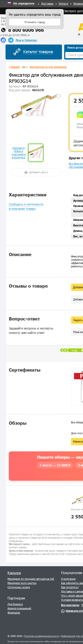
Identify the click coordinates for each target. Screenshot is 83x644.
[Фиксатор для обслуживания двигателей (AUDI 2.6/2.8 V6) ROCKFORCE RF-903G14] (35, 106)
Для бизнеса (15, 604)
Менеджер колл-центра (22, 582)
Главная (14, 67)
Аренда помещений (19, 608)
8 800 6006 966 (26, 30)
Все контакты (70, 605)
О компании (68, 578)
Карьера (14, 573)
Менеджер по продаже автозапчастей (31, 578)
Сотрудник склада (19, 587)
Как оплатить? (70, 587)
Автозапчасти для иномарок (48, 67)
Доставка (47, 3)
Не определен (23, 3)
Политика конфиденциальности (41, 636)
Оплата (63, 3)
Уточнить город (34, 22)
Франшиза (14, 612)
